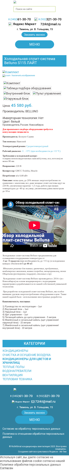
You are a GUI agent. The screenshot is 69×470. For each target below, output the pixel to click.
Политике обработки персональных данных (30, 464)
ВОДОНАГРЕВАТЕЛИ (17, 371)
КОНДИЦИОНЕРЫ (15, 350)
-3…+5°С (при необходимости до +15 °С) (41, 151)
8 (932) (50, 19)
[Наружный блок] (16, 99)
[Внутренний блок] (16, 93)
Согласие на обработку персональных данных (31, 428)
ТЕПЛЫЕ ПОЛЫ (13, 367)
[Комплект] (11, 83)
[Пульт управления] (47, 93)
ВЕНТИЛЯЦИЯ (13, 375)
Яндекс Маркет (22, 402)
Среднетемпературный (37, 146)
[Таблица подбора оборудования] (27, 88)
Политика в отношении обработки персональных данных (33, 435)
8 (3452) (19, 19)
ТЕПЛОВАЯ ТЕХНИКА (17, 379)
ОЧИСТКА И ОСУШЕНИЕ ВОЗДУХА (27, 355)
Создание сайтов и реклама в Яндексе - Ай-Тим (42, 451)
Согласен (6, 468)
